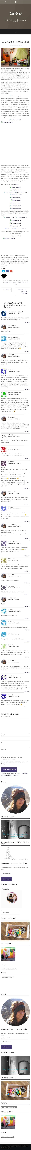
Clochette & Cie (12, 337)
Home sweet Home (14, 280)
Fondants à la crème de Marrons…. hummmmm (23, 291)
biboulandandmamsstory (15, 312)
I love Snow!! (6, 289)
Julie (9, 507)
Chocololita (11, 541)
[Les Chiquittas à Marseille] (8, 954)
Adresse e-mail (5, 1038)
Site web (3, 749)
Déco (23, 282)
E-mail (3, 742)
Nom (3, 735)
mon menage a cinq (13, 392)
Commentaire (5, 716)
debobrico (19, 45)
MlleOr (10, 461)
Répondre (27, 322)
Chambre (19, 282)
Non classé (22, 280)
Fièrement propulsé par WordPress (10, 1146)
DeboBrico (16, 13)
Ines (9, 369)
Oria (25, 1146)
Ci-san (10, 434)
